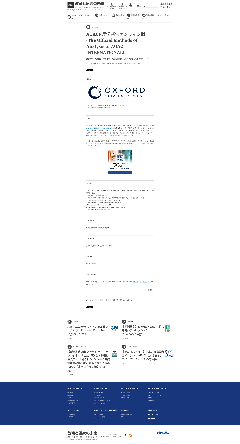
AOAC (94, 63)
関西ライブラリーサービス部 (155, 395)
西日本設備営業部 (125, 395)
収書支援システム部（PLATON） (102, 400)
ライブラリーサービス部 (154, 392)
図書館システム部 (98, 392)
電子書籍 (120, 63)
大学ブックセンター (153, 414)
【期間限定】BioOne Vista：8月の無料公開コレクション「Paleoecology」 (143, 330)
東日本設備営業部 (125, 392)
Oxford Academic (115, 135)
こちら (144, 282)
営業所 (135, 282)
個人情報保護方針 (105, 436)
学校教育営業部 (71, 403)
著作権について (117, 436)
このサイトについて (106, 434)
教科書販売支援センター (100, 414)
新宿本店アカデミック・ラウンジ (156, 16)
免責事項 (115, 434)
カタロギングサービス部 (100, 403)
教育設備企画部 (125, 398)
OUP (98, 63)
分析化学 (103, 63)
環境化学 (108, 63)
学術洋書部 (70, 392)
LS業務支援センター (153, 398)
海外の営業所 (152, 418)
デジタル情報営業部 (73, 400)
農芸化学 (114, 63)
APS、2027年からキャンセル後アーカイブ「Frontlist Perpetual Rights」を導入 (88, 330)
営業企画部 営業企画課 (126, 414)
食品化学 (125, 63)
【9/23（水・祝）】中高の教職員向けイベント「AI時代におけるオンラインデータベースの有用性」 (143, 355)
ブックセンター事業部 (99, 417)
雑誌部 (69, 398)
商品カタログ (118, 16)
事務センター (124, 417)
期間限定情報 (133, 16)
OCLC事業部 (97, 395)
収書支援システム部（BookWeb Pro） (104, 398)
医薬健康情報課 (71, 414)
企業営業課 (70, 417)
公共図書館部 (151, 400)
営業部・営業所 (152, 410)
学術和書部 (70, 395)
